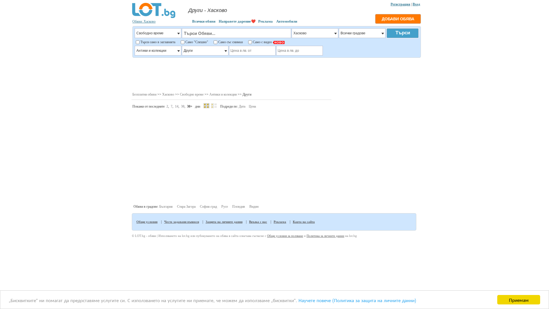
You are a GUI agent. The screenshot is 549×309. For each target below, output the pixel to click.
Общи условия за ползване (285, 235)
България (166, 207)
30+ (189, 106)
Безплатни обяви (144, 94)
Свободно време (192, 94)
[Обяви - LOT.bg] (154, 17)
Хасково (168, 94)
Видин (253, 207)
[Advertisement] (276, 74)
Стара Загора (186, 207)
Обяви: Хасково (144, 21)
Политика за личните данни (325, 235)
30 (182, 106)
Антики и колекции (223, 94)
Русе (224, 207)
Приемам (519, 299)
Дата (242, 106)
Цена (252, 106)
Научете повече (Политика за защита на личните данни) (357, 300)
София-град (208, 207)
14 (176, 106)
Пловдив (238, 207)
